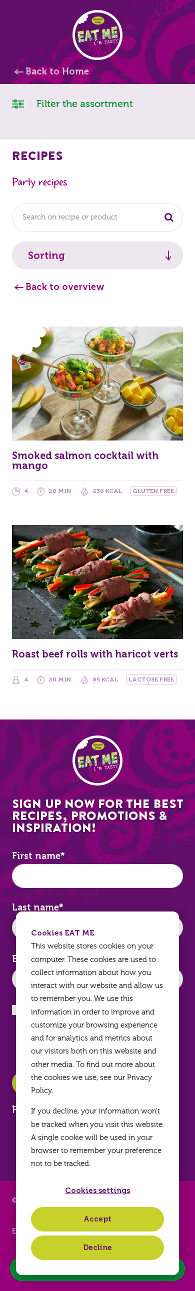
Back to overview (65, 287)
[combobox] (97, 218)
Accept (98, 1219)
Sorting (46, 256)
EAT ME (97, 35)
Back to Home (57, 71)
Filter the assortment (83, 104)
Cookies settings (97, 1190)
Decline (97, 1247)
